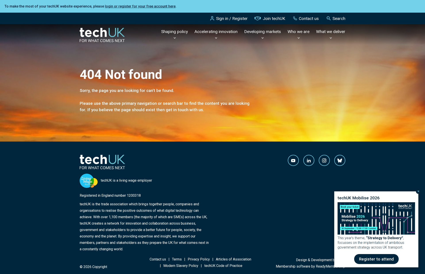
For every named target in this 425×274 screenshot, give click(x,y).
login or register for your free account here (140, 6)
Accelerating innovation (216, 31)
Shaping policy (174, 31)
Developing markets (262, 31)
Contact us (309, 18)
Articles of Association (233, 259)
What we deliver (330, 31)
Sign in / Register (232, 18)
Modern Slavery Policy (180, 266)
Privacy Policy (199, 259)
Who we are (298, 31)
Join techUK (274, 18)
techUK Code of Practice (223, 266)
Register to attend (376, 259)
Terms (177, 259)
